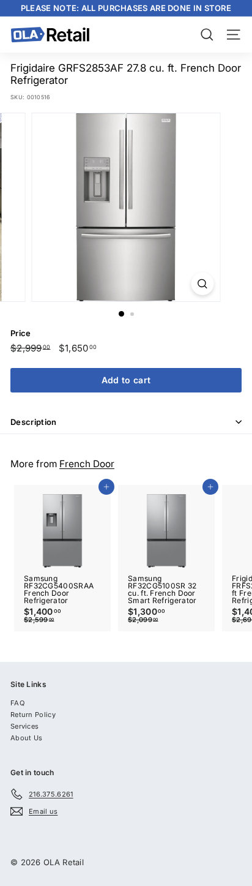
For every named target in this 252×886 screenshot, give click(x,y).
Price (20, 333)
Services (24, 726)
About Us (26, 738)
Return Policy (33, 714)
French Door (86, 464)
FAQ (17, 703)
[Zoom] (202, 283)
